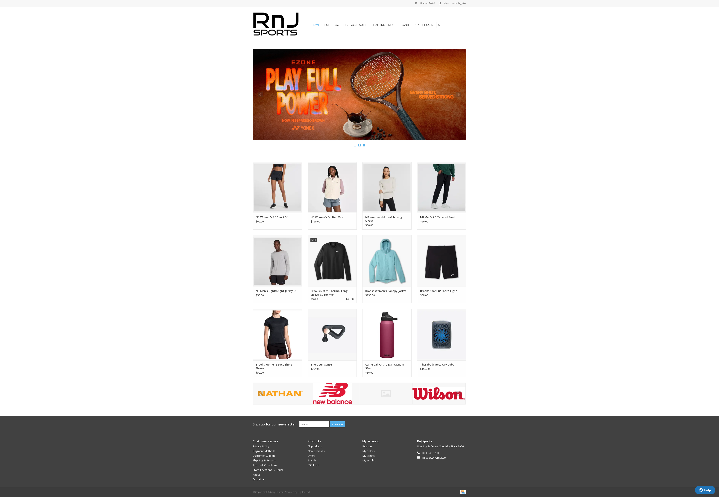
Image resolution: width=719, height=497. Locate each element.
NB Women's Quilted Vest (327, 217)
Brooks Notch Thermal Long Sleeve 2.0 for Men (329, 292)
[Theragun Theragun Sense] (332, 334)
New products (316, 451)
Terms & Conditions (265, 465)
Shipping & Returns (264, 460)
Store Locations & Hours (268, 470)
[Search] (439, 25)
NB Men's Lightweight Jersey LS (276, 291)
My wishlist (369, 460)
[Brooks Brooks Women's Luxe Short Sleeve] (277, 334)
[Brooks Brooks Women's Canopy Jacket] (387, 261)
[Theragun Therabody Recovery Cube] (441, 334)
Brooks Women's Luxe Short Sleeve (274, 366)
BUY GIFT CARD (423, 25)
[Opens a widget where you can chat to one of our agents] (705, 490)
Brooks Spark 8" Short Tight (438, 291)
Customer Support (264, 455)
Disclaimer (259, 479)
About (256, 474)
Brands (405, 25)
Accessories (359, 25)
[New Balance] (279, 393)
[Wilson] (385, 393)
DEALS (392, 25)
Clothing (378, 25)
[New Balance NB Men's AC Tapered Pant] (441, 187)
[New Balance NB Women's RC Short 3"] (277, 187)
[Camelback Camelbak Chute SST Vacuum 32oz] (387, 334)
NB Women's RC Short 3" (272, 217)
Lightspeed (304, 492)
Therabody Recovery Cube (437, 364)
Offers (311, 455)
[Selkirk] (332, 393)
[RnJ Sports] (277, 25)
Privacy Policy (261, 446)
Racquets (341, 25)
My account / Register (454, 3)
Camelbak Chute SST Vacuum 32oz (384, 366)
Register (367, 446)
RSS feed (313, 465)
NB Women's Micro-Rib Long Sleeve (383, 219)
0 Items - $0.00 (427, 3)
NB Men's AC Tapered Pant (437, 217)
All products (315, 446)
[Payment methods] (462, 491)
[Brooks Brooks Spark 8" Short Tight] (441, 261)
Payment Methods (264, 451)
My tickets (368, 455)
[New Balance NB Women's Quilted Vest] (332, 187)
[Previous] (260, 94)
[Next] (458, 94)
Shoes (327, 25)
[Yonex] (438, 393)
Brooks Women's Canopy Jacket (385, 291)
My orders (368, 451)
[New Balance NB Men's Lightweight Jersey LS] (277, 261)
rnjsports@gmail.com (435, 457)
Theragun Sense (321, 364)
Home (316, 25)
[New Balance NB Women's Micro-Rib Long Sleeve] (387, 187)
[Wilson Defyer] (359, 93)
